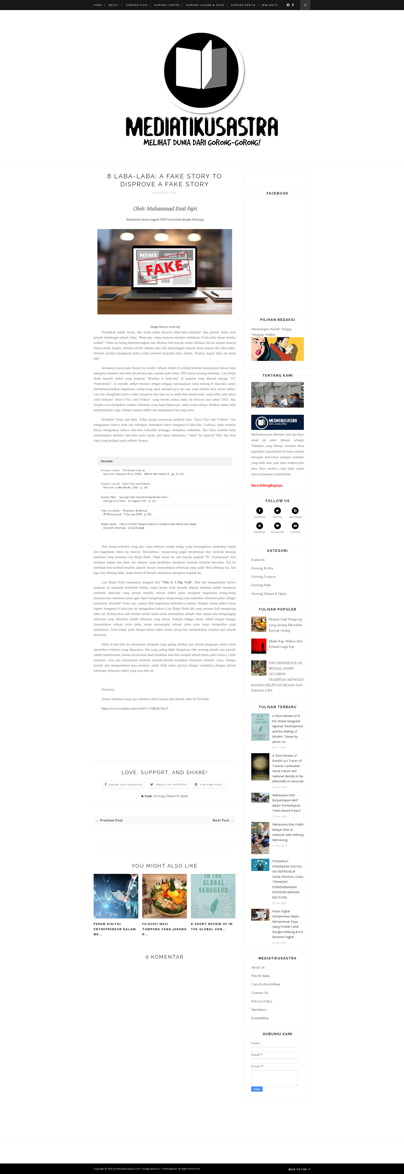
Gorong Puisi (137, 5)
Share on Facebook (125, 784)
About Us (257, 967)
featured (257, 560)
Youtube (295, 532)
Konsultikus (259, 1018)
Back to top (298, 1169)
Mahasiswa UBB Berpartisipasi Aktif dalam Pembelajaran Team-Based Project (286, 803)
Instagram (295, 517)
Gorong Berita (243, 5)
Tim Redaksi (260, 976)
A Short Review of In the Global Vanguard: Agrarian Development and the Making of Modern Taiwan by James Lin (287, 729)
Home (98, 5)
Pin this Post (211, 784)
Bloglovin (277, 532)
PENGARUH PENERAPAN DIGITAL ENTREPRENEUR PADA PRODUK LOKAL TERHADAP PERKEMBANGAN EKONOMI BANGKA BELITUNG (288, 879)
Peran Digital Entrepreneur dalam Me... (115, 929)
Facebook (259, 517)
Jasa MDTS (270, 5)
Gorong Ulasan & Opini (205, 5)
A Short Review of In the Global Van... (212, 926)
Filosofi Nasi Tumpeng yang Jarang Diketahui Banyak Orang (285, 624)
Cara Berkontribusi (265, 984)
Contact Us (259, 993)
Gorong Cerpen (167, 5)
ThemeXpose (169, 1168)
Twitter (277, 517)
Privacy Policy (261, 1001)
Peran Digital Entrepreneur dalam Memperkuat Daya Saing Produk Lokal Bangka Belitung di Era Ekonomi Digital (287, 924)
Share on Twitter (171, 784)
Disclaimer (259, 1010)
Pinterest (260, 532)
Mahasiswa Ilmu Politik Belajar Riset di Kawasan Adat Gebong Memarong (287, 832)
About (114, 5)
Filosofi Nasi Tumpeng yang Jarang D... (164, 929)
